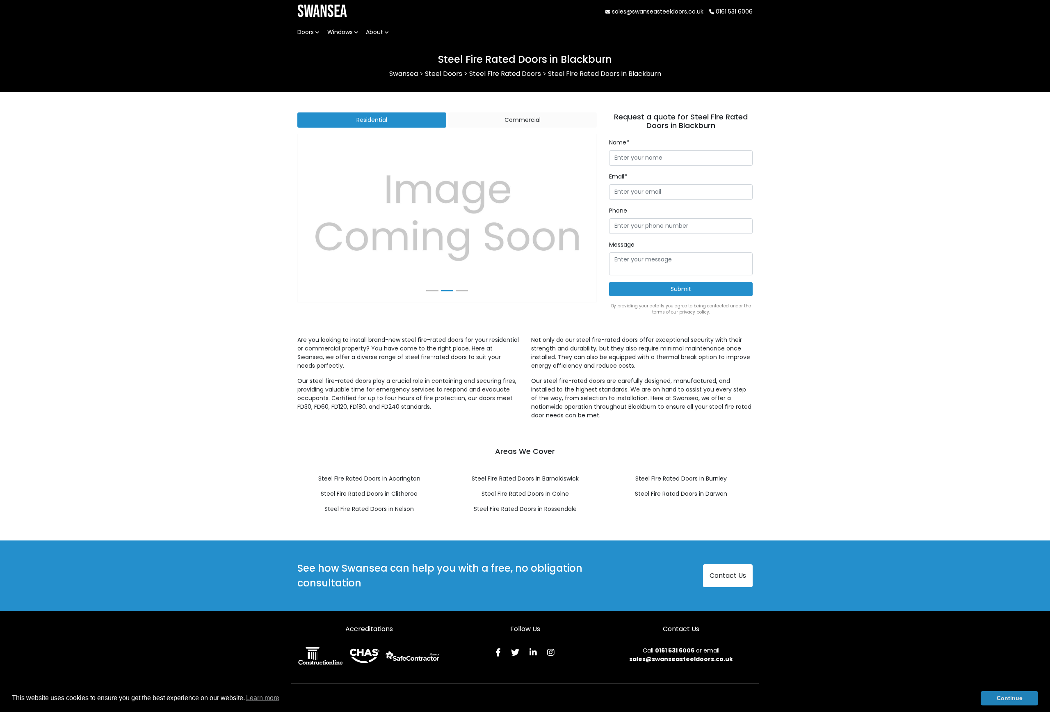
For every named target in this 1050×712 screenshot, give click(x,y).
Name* (619, 142)
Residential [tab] (371, 120)
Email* (618, 176)
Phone (618, 210)
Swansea (322, 11)
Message (622, 244)
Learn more (262, 697)
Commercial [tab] (522, 120)
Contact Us (728, 575)
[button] (320, 218)
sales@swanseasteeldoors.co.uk (656, 11)
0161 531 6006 (733, 11)
